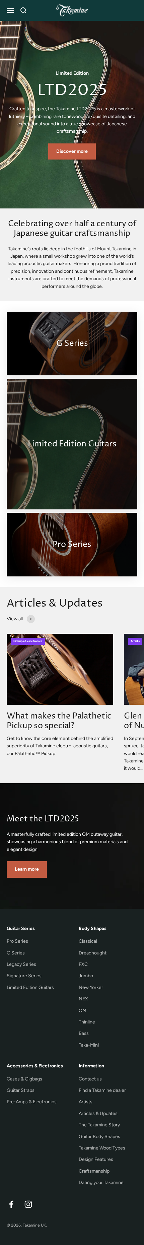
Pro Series (17, 941)
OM (82, 1010)
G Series (16, 953)
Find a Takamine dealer (102, 1090)
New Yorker (91, 987)
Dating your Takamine (101, 1182)
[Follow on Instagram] (28, 1204)
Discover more (72, 151)
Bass (84, 1033)
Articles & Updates (98, 1113)
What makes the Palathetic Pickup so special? (59, 721)
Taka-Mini (89, 1045)
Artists (85, 1102)
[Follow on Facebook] (11, 1204)
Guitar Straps (20, 1090)
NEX (83, 999)
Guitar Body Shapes (99, 1136)
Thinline (87, 1022)
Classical (88, 941)
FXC (83, 964)
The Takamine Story (99, 1125)
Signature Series (24, 976)
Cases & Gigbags (24, 1079)
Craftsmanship (94, 1171)
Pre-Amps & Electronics (32, 1102)
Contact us (90, 1079)
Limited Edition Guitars (30, 987)
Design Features (96, 1159)
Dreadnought (92, 953)
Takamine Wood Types (102, 1148)
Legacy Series (21, 964)
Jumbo (86, 976)
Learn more (27, 869)
